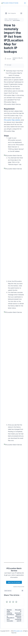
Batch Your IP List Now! (14, 582)
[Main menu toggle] (25, 3)
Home (6, 19)
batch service (8, 590)
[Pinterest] (16, 602)
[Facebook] (7, 602)
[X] (10, 602)
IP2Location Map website (12, 120)
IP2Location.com (18, 631)
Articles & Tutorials (13, 19)
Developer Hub (8, 20)
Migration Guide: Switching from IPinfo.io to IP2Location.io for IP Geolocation (10, 615)
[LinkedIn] (13, 602)
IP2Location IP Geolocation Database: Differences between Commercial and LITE (18, 615)
